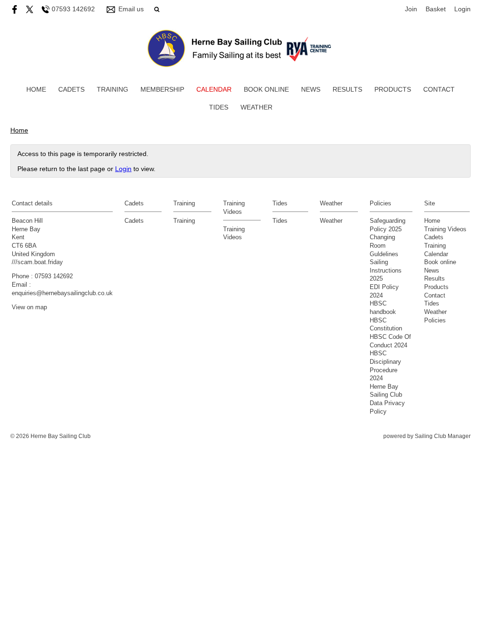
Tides (218, 107)
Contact (439, 89)
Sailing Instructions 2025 (386, 270)
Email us (131, 9)
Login (462, 9)
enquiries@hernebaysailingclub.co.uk (62, 293)
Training (112, 89)
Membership (162, 89)
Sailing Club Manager (443, 436)
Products (392, 89)
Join (411, 9)
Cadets (71, 89)
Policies (435, 320)
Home (36, 89)
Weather (256, 107)
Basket (436, 9)
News (310, 89)
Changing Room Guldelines (384, 245)
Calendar (214, 89)
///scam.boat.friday (37, 262)
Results (347, 89)
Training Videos (445, 229)
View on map (29, 307)
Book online (266, 89)
